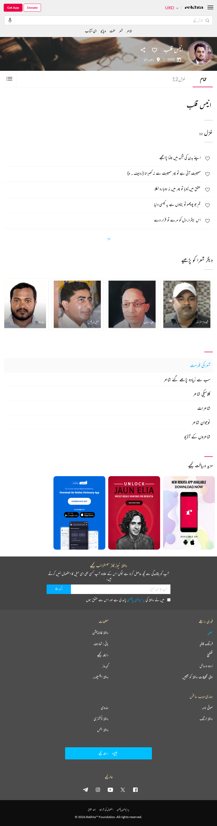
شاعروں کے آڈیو (197, 436)
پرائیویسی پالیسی (136, 599)
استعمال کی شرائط (106, 809)
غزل (179, 79)
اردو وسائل (206, 666)
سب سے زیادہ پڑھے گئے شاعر (187, 379)
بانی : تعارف (101, 644)
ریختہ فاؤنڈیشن (100, 632)
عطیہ (210, 632)
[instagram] (98, 789)
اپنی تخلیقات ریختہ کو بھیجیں (197, 677)
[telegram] (85, 789)
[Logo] (194, 8)
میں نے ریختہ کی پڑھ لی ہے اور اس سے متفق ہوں (125, 599)
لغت (112, 30)
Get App (13, 8)
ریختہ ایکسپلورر (100, 677)
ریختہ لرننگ (206, 719)
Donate (32, 8)
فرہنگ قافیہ (206, 644)
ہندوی (104, 708)
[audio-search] (10, 20)
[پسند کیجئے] (154, 49)
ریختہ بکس (102, 730)
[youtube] (110, 789)
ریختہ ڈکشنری (101, 719)
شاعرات (203, 408)
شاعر (129, 30)
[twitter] (123, 789)
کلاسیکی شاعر (201, 394)
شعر (121, 30)
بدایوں (151, 59)
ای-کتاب (91, 30)
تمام (203, 79)
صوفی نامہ (207, 708)
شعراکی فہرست (200, 365)
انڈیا (145, 59)
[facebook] (135, 789)
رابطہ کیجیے (102, 655)
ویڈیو (103, 30)
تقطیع (210, 655)
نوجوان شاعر (201, 422)
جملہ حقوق (92, 809)
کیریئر (105, 666)
